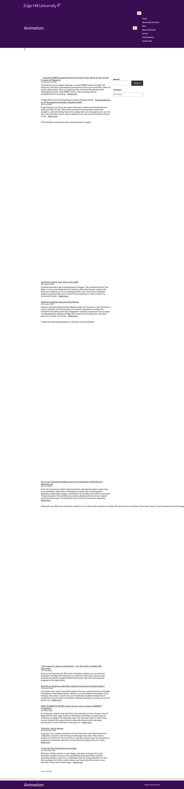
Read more (72, 94)
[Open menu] (135, 28)
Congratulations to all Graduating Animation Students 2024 (76, 101)
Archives (117, 90)
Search (116, 79)
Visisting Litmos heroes (52, 728)
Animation (34, 27)
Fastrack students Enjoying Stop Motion (60, 302)
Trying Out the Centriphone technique (59, 748)
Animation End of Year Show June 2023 (59, 282)
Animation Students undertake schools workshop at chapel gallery (73, 686)
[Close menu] (139, 13)
